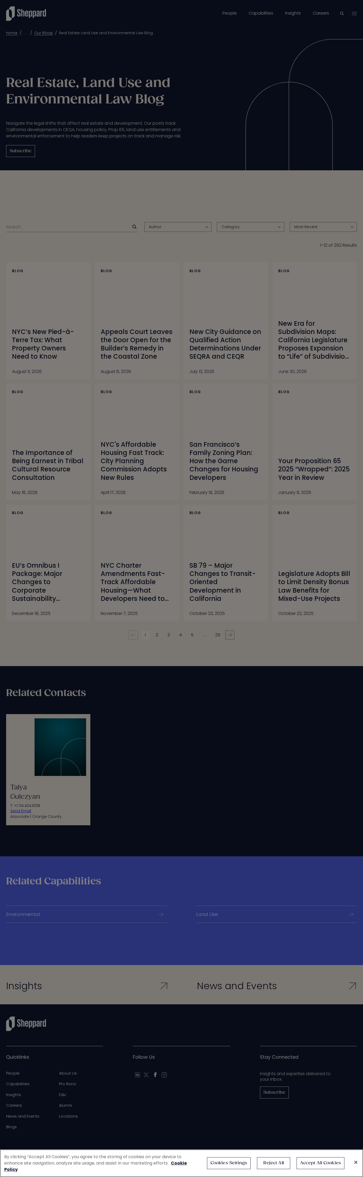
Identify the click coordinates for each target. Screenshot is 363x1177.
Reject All (273, 1163)
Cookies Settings (228, 1163)
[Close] (356, 1162)
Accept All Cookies (320, 1163)
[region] (181, 1163)
